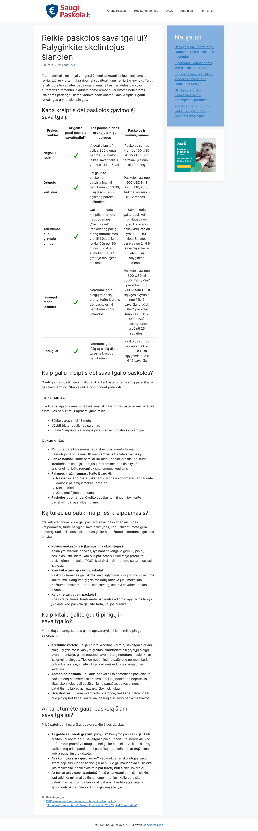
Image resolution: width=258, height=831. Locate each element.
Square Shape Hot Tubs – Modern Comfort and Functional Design (194, 79)
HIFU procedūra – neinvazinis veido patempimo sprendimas (192, 95)
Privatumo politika (146, 10)
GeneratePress (153, 825)
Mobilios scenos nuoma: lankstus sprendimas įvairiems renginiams (193, 111)
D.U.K (169, 10)
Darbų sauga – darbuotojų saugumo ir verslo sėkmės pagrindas (194, 52)
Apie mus (186, 10)
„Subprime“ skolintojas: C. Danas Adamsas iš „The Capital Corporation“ (91, 805)
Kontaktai (206, 10)
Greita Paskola (117, 10)
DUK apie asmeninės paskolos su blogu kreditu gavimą (81, 801)
